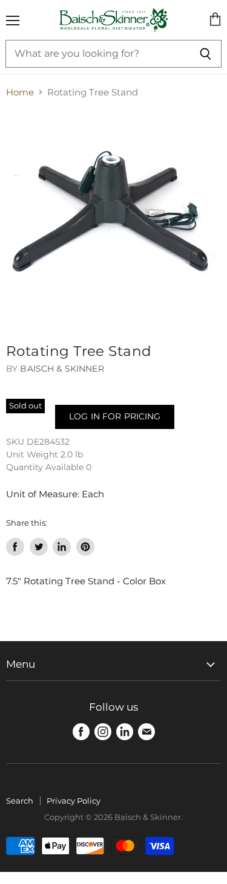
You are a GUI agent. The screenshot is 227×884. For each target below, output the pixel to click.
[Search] (205, 54)
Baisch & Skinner (62, 368)
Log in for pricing (114, 416)
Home (20, 92)
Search (19, 800)
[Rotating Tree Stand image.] (113, 218)
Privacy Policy (73, 800)
